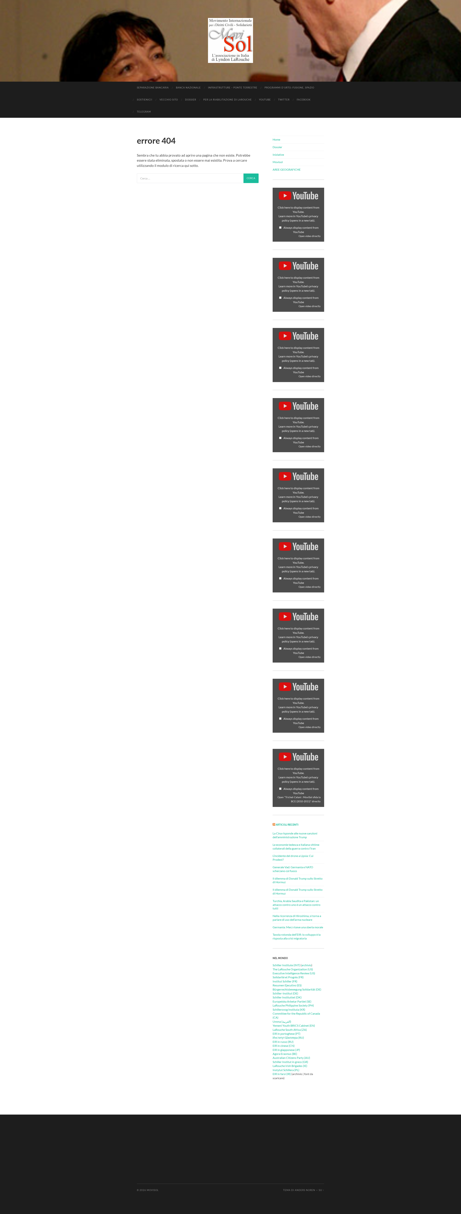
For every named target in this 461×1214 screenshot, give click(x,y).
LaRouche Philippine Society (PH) (293, 1005)
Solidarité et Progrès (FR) (288, 977)
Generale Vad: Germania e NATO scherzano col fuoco (293, 869)
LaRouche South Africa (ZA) (290, 1029)
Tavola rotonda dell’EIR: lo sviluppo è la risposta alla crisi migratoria (297, 936)
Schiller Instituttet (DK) (287, 997)
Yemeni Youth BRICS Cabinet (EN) (294, 1025)
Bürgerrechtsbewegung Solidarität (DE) (297, 989)
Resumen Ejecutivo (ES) (287, 985)
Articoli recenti (287, 824)
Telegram (144, 111)
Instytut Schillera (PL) (286, 1070)
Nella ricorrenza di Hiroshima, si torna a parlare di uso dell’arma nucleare (297, 917)
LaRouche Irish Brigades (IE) (290, 1065)
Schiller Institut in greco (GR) (290, 1062)
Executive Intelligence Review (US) (294, 973)
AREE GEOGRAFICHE (287, 169)
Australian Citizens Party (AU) (291, 1057)
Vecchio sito (169, 99)
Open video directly (310, 236)
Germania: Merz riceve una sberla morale (298, 927)
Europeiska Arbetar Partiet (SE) (292, 1001)
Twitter (284, 99)
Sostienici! (144, 99)
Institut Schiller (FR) (285, 981)
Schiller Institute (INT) (286, 965)
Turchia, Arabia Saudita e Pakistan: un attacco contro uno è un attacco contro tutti (296, 904)
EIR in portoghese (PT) (286, 1033)
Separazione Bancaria (153, 87)
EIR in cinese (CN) (284, 1045)
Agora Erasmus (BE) (285, 1053)
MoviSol (153, 1190)
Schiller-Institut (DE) (285, 993)
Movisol (278, 162)
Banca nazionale (188, 87)
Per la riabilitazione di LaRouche (227, 99)
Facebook (304, 99)
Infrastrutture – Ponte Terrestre (232, 87)
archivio (306, 965)
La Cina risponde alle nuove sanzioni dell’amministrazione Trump (295, 835)
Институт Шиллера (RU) (288, 1037)
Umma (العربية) (282, 1021)
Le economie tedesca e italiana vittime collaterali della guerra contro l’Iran (296, 846)
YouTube (265, 99)
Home (276, 139)
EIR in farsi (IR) (282, 1074)
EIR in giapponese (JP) (286, 1049)
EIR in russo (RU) (283, 1041)
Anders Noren (305, 1190)
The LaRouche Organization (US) (293, 969)
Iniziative (278, 154)
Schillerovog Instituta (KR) (289, 1009)
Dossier (190, 99)
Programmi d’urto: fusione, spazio (289, 87)
